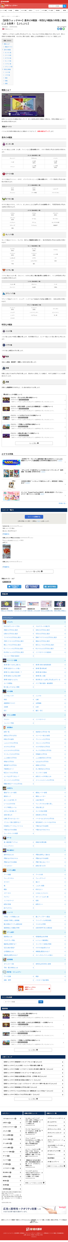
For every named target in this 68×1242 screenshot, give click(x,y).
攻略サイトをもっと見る (55, 1166)
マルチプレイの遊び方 (43, 626)
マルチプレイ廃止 (9, 940)
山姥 (37, 699)
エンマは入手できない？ (11, 776)
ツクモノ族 (8, 63)
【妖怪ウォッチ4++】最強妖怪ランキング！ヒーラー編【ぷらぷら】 (22, 1072)
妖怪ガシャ (39, 904)
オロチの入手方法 (9, 746)
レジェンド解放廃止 (42, 940)
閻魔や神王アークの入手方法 (13, 784)
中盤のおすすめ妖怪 (42, 826)
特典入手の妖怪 (9, 739)
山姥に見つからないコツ (11, 818)
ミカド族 (7, 72)
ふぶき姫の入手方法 (10, 758)
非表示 (9, 40)
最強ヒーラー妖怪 (41, 792)
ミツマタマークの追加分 (43, 652)
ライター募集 (52, 1233)
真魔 (6, 83)
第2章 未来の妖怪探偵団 (43, 664)
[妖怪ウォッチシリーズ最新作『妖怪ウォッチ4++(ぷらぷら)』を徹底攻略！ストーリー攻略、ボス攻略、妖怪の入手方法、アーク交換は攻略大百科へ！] (5, 1)
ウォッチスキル (9, 878)
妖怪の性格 (7, 904)
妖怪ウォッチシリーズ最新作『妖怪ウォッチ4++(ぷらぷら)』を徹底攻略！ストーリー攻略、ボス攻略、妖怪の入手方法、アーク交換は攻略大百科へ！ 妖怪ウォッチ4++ (34, 1221)
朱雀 (5, 699)
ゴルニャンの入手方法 (43, 743)
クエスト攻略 (23, 10)
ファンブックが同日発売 (43, 920)
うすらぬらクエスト (9, 1118)
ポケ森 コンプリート (53, 1161)
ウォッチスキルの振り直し (44, 803)
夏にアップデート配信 (43, 916)
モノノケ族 (8, 61)
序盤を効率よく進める (43, 854)
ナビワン (6, 897)
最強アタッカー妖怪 (10, 792)
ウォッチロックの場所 (11, 833)
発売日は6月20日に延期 (43, 964)
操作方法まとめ (9, 854)
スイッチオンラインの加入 (44, 955)
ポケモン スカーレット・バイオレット (55, 1140)
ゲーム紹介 (51, 10)
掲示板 (64, 10)
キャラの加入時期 (41, 811)
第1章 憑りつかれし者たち (12, 664)
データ (6, 1156)
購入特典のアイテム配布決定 (13, 924)
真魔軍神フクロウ (9, 703)
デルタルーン (51, 1154)
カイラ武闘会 (8, 683)
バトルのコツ (8, 866)
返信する (6, 534)
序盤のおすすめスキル (11, 858)
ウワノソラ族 (8, 66)
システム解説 (44, 10)
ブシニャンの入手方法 (43, 739)
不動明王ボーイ (9, 769)
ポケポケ (50, 1136)
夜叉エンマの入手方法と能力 (45, 645)
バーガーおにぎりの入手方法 (45, 818)
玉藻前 (6, 707)
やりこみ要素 (8, 1135)
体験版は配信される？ (43, 951)
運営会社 (46, 1233)
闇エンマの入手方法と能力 (12, 645)
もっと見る (32, 443)
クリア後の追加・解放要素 (44, 683)
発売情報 (58, 10)
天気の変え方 (40, 807)
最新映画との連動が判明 (11, 928)
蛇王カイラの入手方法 (11, 772)
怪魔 (6, 80)
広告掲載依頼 (60, 1233)
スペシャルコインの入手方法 (45, 780)
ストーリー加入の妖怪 (43, 735)
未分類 (5, 1185)
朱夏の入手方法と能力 (11, 630)
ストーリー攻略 (3, 10)
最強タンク (7, 796)
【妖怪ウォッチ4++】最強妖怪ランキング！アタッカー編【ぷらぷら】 (22, 1062)
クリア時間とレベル (10, 807)
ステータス (7, 893)
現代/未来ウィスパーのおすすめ (46, 822)
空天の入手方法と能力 (43, 633)
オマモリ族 (8, 58)
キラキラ (6, 882)
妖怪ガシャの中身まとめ (43, 776)
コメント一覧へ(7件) (33, 571)
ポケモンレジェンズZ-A (54, 1129)
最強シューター (41, 796)
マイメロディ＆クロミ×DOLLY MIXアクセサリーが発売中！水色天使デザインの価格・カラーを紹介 (33, 1174)
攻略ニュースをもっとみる (33, 1183)
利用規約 (22, 1233)
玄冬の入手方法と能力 (43, 630)
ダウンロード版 (9, 964)
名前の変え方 (8, 815)
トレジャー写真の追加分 (11, 656)
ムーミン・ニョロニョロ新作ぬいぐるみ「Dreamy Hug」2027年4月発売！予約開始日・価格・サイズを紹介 (33, 1152)
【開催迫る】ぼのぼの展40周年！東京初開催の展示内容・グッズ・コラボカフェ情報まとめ (33, 1163)
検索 (64, 6)
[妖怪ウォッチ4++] (26, 7)
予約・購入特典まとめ (11, 967)
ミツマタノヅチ (9, 696)
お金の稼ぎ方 (40, 800)
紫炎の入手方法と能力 (43, 641)
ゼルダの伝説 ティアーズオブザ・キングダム (55, 1146)
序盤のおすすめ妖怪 (42, 858)
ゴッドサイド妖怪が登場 (43, 944)
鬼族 (6, 78)
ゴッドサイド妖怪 (41, 772)
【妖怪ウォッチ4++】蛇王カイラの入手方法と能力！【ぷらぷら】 (21, 1094)
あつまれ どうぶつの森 (54, 1150)
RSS (41, 1235)
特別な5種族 (7, 69)
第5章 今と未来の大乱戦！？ (13, 672)
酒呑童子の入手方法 (10, 765)
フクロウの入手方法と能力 (12, 637)
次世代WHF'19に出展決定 (44, 928)
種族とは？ (7, 44)
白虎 (37, 707)
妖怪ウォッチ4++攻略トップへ (30, 988)
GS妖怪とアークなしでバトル (13, 826)
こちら (38, 521)
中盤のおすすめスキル (43, 829)
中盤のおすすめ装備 (10, 829)
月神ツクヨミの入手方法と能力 (14, 641)
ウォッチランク (41, 878)
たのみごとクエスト (42, 893)
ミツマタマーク (41, 719)
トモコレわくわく (53, 1125)
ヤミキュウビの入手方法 (11, 754)
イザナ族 (7, 75)
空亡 (5, 710)
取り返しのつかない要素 (11, 687)
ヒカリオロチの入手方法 (11, 750)
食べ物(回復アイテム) (10, 842)
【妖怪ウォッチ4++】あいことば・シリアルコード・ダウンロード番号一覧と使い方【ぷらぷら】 (30, 1083)
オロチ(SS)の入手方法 (43, 746)
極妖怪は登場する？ (10, 944)
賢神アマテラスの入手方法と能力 (46, 637)
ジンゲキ (38, 696)
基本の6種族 (7, 49)
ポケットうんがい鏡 (42, 897)
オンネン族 (8, 52)
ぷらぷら (6, 1131)
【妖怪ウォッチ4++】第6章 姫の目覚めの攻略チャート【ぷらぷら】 (22, 1080)
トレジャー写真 (9, 723)
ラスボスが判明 (41, 924)
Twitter (32, 1235)
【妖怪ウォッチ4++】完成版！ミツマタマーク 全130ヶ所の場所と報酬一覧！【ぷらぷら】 (28, 1069)
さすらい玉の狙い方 (10, 811)
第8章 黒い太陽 (40, 676)
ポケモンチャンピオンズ (54, 1132)
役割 (37, 900)
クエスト (6, 719)
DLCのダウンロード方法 (11, 626)
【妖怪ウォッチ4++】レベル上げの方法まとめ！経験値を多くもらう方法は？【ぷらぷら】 (28, 1091)
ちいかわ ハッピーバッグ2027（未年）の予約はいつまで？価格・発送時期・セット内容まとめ (33, 1122)
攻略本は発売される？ (11, 955)
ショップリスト (9, 846)
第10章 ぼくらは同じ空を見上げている (48, 679)
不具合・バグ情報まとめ (11, 916)
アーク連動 (7, 874)
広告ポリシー (40, 1233)
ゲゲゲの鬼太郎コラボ (43, 947)
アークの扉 (39, 874)
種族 (5, 889)
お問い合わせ (27, 1235)
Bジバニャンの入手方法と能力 (13, 648)
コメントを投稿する (34, 516)
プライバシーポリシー (30, 1233)
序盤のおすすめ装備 (10, 862)
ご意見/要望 (16, 1233)
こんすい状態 (40, 885)
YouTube (37, 1235)
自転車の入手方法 (41, 815)
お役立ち (30, 10)
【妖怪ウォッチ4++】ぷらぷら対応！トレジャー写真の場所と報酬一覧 (22, 1065)
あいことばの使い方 (10, 800)
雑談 (37, 976)
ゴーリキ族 (8, 55)
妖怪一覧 (6, 732)
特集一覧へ (63, 503)
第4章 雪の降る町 (41, 668)
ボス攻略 (10, 10)
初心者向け (7, 1172)
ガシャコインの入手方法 (11, 780)
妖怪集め (17, 10)
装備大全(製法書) (41, 842)
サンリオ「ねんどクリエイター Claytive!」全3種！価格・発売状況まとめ (33, 1131)
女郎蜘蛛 (38, 703)
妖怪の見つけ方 (41, 866)
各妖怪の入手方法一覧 (43, 732)
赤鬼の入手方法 (9, 761)
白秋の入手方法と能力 (11, 633)
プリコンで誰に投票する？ (12, 822)
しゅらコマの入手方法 (11, 743)
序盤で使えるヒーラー (43, 862)
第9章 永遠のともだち (11, 679)
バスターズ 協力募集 (42, 980)
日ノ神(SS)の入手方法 (43, 769)
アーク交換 (7, 976)
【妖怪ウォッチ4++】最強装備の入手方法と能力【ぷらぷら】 (20, 1087)
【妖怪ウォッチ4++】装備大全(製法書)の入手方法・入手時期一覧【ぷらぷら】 (25, 1076)
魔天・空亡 (39, 710)
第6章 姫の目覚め (41, 672)
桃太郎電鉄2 (51, 1158)
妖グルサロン (8, 908)
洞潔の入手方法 (41, 765)
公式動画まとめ (9, 951)
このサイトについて (8, 1233)
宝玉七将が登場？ (9, 947)
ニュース (37, 10)
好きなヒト (39, 889)
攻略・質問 (7, 980)
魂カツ (38, 882)
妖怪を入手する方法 (10, 735)
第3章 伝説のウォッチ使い (12, 668)
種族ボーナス (8, 46)
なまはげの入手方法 (42, 761)
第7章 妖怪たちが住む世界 (12, 676)
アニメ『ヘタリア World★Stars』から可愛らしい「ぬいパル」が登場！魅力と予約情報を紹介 (33, 1142)
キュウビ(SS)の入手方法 (43, 750)
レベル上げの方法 (9, 803)
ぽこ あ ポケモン (52, 1122)
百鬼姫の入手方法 (41, 754)
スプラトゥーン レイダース (55, 1118)
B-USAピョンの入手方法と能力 (14, 652)
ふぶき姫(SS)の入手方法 (43, 758)
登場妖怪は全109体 (42, 936)
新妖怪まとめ (8, 936)
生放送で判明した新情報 (11, 920)
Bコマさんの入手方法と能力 (45, 648)
